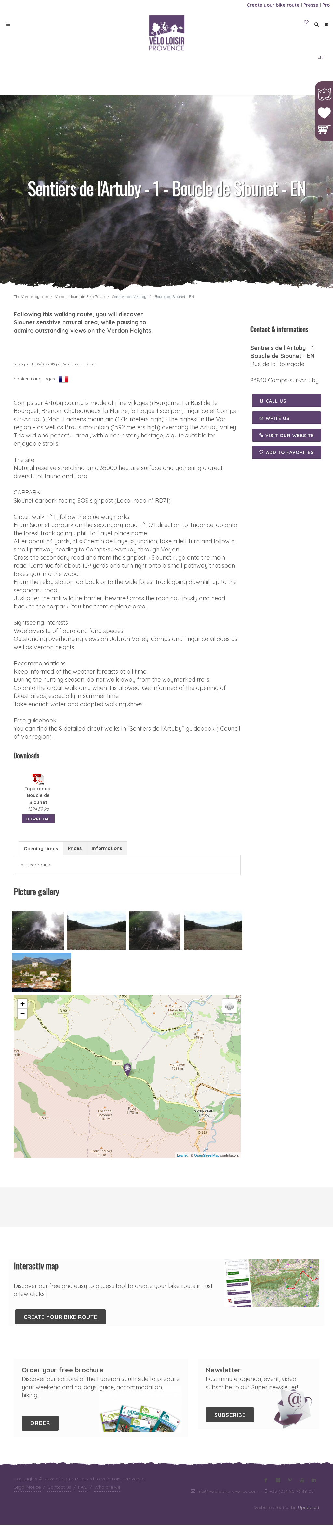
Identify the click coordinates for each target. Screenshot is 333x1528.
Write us (277, 418)
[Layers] (229, 1006)
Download (38, 819)
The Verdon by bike (31, 296)
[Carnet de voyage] (306, 22)
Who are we (107, 1487)
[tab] (41, 848)
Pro (326, 5)
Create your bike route (273, 5)
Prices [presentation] (75, 848)
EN (320, 57)
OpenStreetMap (206, 1155)
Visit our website (289, 435)
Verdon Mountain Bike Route (80, 296)
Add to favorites (290, 452)
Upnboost (308, 1507)
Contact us (59, 1487)
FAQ (82, 1487)
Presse (310, 5)
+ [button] (22, 1004)
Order (40, 1423)
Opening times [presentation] (41, 848)
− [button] (22, 1013)
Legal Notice (27, 1487)
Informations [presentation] (107, 848)
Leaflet (182, 1155)
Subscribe (230, 1415)
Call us (275, 401)
